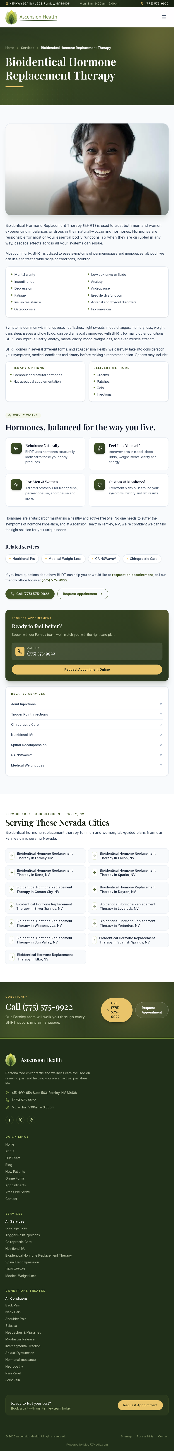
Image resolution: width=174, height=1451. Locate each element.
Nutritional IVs (23, 559)
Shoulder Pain (15, 1319)
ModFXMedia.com (95, 1444)
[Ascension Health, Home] (32, 17)
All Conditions (16, 1298)
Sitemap (126, 1436)
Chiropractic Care (143, 559)
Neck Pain (13, 1312)
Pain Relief (13, 1373)
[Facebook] (9, 1120)
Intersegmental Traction (23, 1346)
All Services (14, 1221)
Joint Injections (16, 1228)
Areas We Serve (17, 1192)
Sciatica (11, 1326)
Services (27, 48)
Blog (8, 1165)
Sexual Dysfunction (19, 1353)
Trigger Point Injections (22, 1235)
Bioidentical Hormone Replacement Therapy (38, 1255)
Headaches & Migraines (23, 1332)
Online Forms (15, 1178)
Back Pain (12, 1305)
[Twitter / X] (20, 1120)
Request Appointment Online (87, 669)
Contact (11, 1199)
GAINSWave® (105, 559)
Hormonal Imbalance (20, 1360)
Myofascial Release (20, 1339)
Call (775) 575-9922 (32, 594)
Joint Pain (12, 1380)
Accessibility (145, 1436)
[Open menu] (164, 17)
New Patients (15, 1171)
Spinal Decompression (22, 1262)
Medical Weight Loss (65, 559)
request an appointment (132, 575)
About (9, 1151)
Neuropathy (14, 1366)
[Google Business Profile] (31, 1120)
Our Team (12, 1158)
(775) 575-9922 (54, 580)
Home (9, 48)
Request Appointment (80, 594)
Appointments (15, 1185)
